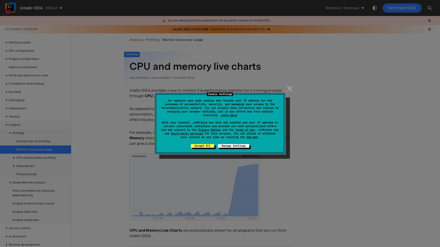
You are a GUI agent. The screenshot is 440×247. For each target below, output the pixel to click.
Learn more (229, 115)
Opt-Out (252, 137)
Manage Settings (234, 146)
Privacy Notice (209, 130)
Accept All (203, 146)
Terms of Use (245, 130)
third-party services (187, 133)
